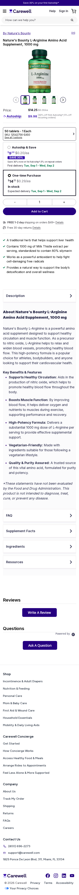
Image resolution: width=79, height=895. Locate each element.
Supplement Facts (20, 531)
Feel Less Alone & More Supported (26, 772)
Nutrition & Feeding (16, 688)
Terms (48, 883)
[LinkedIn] (64, 876)
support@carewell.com (24, 852)
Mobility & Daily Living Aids (21, 725)
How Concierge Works (18, 751)
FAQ (9, 515)
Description (15, 296)
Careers (8, 828)
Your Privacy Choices (24, 888)
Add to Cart (39, 211)
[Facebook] (48, 876)
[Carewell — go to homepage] (20, 11)
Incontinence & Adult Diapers (23, 681)
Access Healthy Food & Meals (23, 758)
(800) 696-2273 (19, 846)
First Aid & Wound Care (19, 710)
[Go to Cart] (74, 11)
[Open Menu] (4, 11)
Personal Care (12, 696)
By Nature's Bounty (17, 33)
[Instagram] (56, 876)
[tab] (39, 612)
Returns (8, 813)
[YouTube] (72, 876)
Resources (14, 562)
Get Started (11, 743)
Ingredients (15, 546)
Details (59, 222)
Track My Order (13, 798)
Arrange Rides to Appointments (24, 765)
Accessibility (64, 883)
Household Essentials (17, 718)
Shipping (9, 806)
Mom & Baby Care (15, 703)
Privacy (35, 883)
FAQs (6, 820)
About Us (9, 791)
